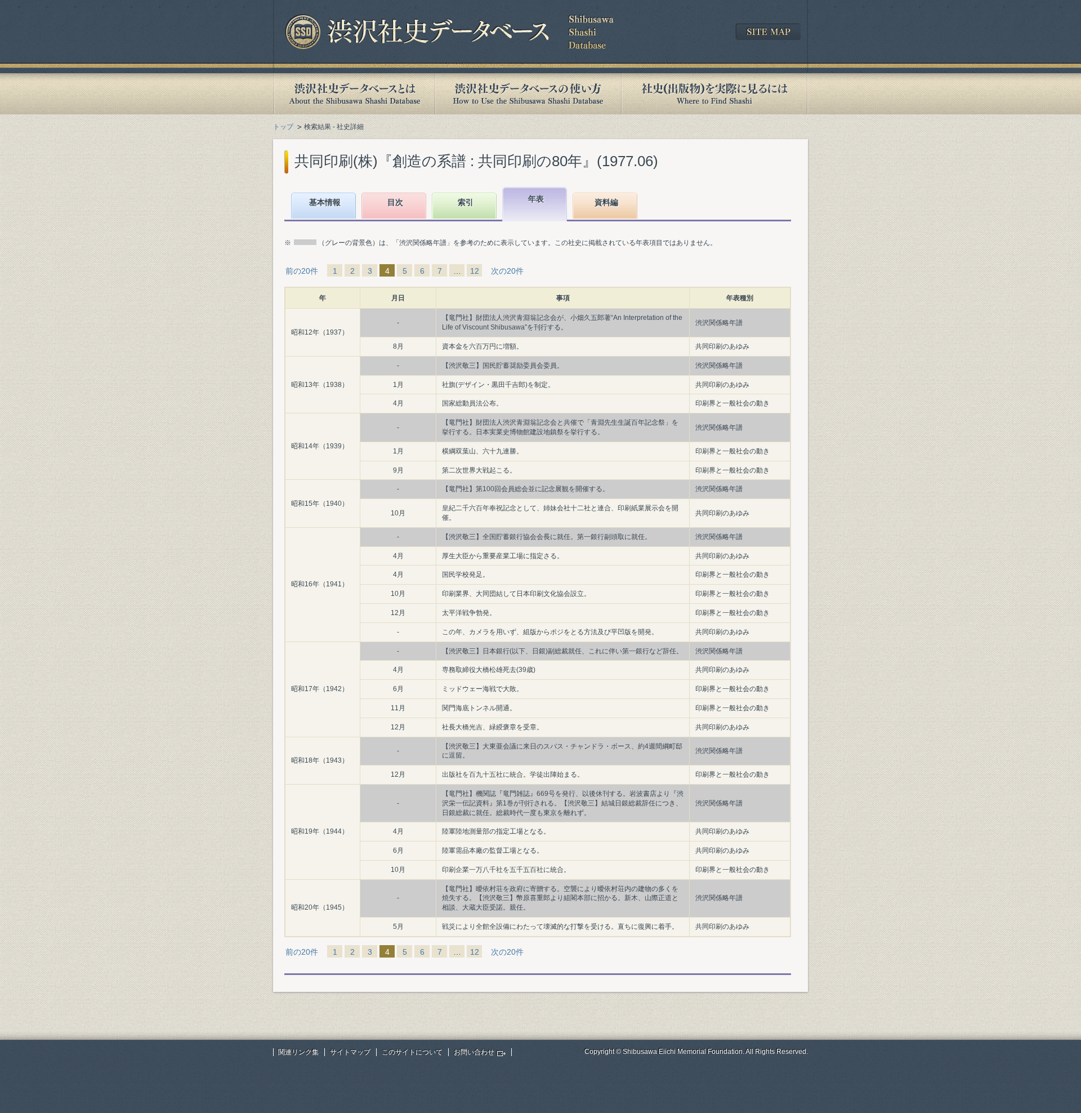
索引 (466, 202)
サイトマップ (350, 1052)
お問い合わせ (474, 1052)
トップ (283, 127)
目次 (395, 202)
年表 (536, 198)
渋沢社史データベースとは (354, 93)
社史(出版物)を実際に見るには (714, 93)
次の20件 (507, 270)
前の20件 (301, 270)
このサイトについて (412, 1052)
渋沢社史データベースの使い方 (528, 93)
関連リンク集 (298, 1052)
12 (474, 270)
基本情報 (325, 202)
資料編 (606, 202)
